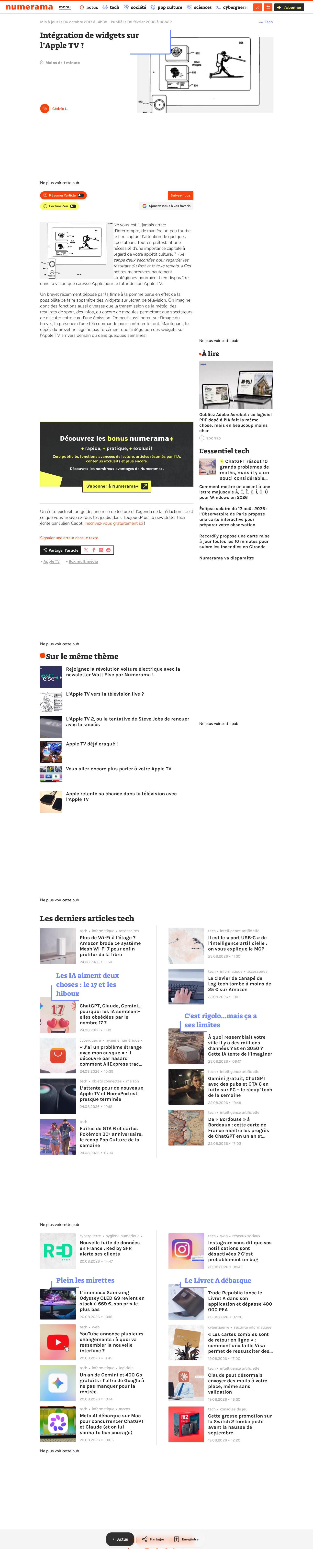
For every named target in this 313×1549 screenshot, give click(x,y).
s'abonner (292, 7)
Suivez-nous (180, 195)
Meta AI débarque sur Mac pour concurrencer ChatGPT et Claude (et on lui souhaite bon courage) (112, 1424)
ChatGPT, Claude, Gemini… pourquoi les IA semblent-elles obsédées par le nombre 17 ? (110, 1014)
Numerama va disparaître (226, 558)
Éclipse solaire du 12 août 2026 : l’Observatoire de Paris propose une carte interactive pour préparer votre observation (233, 516)
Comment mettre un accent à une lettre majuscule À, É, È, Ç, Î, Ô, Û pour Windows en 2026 (234, 492)
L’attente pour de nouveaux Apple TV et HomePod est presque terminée (111, 1093)
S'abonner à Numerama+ (112, 486)
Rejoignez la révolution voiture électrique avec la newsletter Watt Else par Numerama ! (123, 671)
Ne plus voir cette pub (59, 182)
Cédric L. (59, 108)
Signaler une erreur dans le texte (69, 538)
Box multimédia (83, 561)
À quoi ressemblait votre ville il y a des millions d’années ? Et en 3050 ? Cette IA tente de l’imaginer (240, 1045)
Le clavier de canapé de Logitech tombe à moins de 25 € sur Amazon (239, 983)
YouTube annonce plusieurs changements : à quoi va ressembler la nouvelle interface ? (112, 1342)
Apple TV (52, 561)
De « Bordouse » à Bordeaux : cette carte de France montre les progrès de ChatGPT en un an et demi (238, 1127)
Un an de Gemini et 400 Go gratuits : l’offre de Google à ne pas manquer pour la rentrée (112, 1383)
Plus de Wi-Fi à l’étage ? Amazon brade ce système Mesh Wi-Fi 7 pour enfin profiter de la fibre (110, 946)
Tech (269, 22)
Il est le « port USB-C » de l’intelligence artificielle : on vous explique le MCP (237, 943)
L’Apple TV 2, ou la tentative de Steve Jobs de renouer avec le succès (127, 721)
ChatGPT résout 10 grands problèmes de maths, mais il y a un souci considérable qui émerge (244, 469)
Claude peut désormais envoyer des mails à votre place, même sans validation (237, 1383)
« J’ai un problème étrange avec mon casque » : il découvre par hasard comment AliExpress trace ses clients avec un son (111, 1055)
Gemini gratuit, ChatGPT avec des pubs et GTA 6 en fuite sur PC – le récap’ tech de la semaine (240, 1087)
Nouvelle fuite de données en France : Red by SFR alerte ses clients (110, 1248)
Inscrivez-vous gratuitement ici (114, 523)
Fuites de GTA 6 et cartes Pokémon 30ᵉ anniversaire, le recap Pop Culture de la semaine (111, 1137)
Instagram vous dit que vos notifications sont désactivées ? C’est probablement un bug (240, 1251)
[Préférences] (268, 7)
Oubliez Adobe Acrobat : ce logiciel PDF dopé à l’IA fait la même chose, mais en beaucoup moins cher (235, 422)
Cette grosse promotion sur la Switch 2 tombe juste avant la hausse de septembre (240, 1424)
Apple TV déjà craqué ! (92, 744)
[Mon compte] (257, 7)
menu (65, 7)
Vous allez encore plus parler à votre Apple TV (118, 769)
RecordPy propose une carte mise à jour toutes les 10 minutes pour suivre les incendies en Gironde (234, 541)
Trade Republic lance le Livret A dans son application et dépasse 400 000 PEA (240, 1301)
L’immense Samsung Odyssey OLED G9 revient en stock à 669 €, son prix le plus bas (112, 1301)
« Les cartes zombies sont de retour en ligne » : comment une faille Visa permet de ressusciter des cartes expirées (238, 1342)
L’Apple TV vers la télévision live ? (105, 694)
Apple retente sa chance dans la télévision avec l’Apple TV (121, 796)
